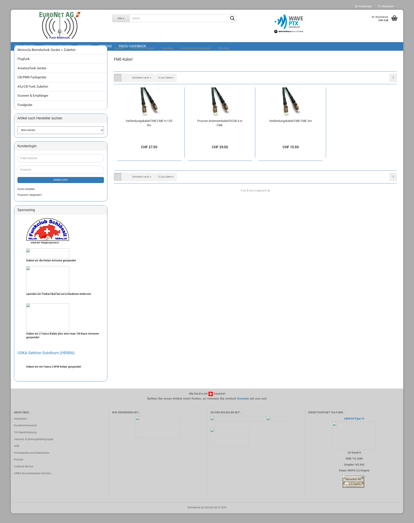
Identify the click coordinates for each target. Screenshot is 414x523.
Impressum (20, 418)
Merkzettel (387, 6)
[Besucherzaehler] (353, 481)
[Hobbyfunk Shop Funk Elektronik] (60, 26)
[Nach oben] (402, 516)
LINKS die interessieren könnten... (33, 473)
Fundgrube (24, 105)
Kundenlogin (364, 6)
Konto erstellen (26, 189)
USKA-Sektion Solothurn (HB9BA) (46, 353)
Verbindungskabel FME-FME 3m (290, 121)
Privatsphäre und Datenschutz (31, 452)
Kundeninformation (25, 425)
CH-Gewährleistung (25, 432)
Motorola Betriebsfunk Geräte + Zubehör (46, 50)
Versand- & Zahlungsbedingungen (33, 439)
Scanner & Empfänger (32, 96)
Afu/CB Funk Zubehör (32, 86)
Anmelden (60, 180)
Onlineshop (194, 507)
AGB (16, 445)
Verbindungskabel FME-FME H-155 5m (149, 123)
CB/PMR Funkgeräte (31, 77)
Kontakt (243, 398)
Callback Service (23, 466)
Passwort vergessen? (29, 194)
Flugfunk (23, 59)
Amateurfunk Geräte (31, 68)
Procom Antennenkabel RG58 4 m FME (219, 123)
